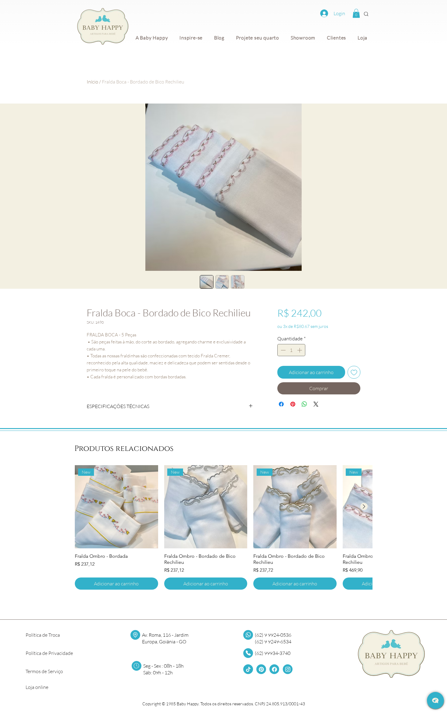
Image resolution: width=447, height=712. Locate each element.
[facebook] (274, 669)
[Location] (135, 635)
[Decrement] (282, 350)
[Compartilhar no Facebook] (281, 404)
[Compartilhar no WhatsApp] (304, 404)
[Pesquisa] (366, 14)
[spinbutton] (291, 350)
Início (92, 82)
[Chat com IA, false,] (435, 700)
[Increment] (300, 350)
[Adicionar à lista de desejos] (354, 372)
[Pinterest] (261, 669)
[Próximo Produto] (364, 506)
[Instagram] (288, 669)
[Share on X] (316, 404)
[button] (356, 13)
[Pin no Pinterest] (292, 404)
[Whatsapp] (248, 635)
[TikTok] (248, 669)
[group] (223, 527)
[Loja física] (248, 653)
